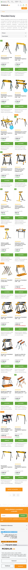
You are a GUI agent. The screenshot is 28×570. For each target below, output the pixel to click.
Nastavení (14, 561)
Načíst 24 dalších (13, 489)
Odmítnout (7, 566)
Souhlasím (20, 566)
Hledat (24, 8)
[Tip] (7, 48)
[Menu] (26, 5)
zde (15, 556)
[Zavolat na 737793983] (18, 5)
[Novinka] (7, 233)
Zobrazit (21, 292)
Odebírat (23, 515)
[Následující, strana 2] (14, 495)
